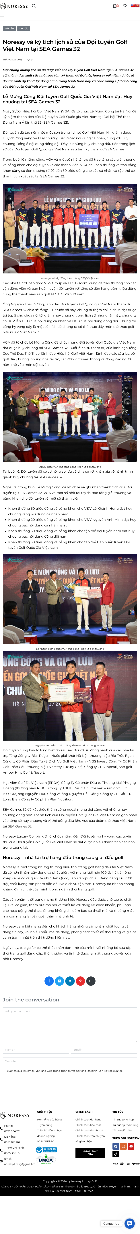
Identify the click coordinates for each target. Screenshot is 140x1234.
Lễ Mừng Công (19, 96)
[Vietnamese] (137, 6)
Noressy (11, 857)
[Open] (125, 6)
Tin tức (23, 28)
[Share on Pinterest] (80, 981)
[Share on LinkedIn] (70, 981)
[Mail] (91, 981)
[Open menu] (2, 15)
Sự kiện (9, 28)
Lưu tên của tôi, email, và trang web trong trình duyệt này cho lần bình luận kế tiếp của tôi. (64, 1070)
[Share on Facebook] (49, 981)
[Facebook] (115, 1146)
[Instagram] (123, 1146)
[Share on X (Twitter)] (59, 981)
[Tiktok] (115, 1154)
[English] (133, 6)
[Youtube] (131, 1146)
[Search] (34, 6)
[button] (130, 1223)
